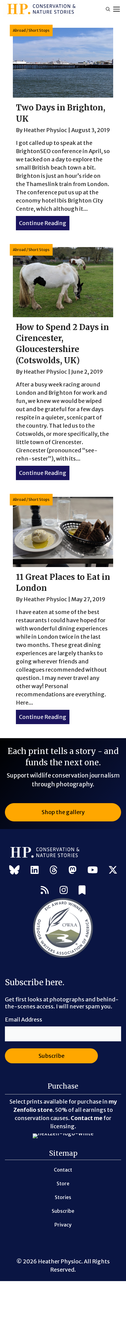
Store (63, 1183)
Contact (63, 1170)
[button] (108, 9)
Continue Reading (44, 223)
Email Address (23, 1019)
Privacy (63, 1225)
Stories (63, 1197)
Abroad (19, 30)
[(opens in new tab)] (63, 956)
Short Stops (39, 30)
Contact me (86, 1118)
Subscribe (63, 1211)
